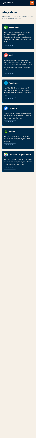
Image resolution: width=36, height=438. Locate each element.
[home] (7, 3)
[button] (32, 3)
